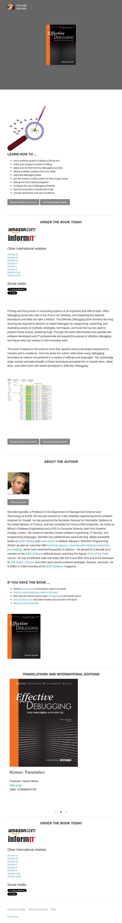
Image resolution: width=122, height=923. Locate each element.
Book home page (16, 909)
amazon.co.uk (14, 275)
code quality (47, 541)
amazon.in (12, 269)
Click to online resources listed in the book (35, 592)
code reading (27, 541)
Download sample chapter (55, 202)
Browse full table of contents (23, 202)
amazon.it (12, 266)
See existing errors (23, 599)
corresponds (54, 596)
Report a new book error (26, 603)
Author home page (38, 909)
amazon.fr (12, 263)
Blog (53, 909)
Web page (16, 785)
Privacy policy (13, 916)
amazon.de (12, 257)
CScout (29, 562)
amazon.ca (12, 254)
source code (28, 588)
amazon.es (12, 260)
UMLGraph (16, 562)
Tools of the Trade (98, 553)
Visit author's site (18, 502)
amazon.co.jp (13, 272)
